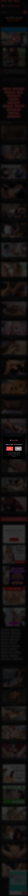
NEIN (18, 448)
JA (10, 448)
